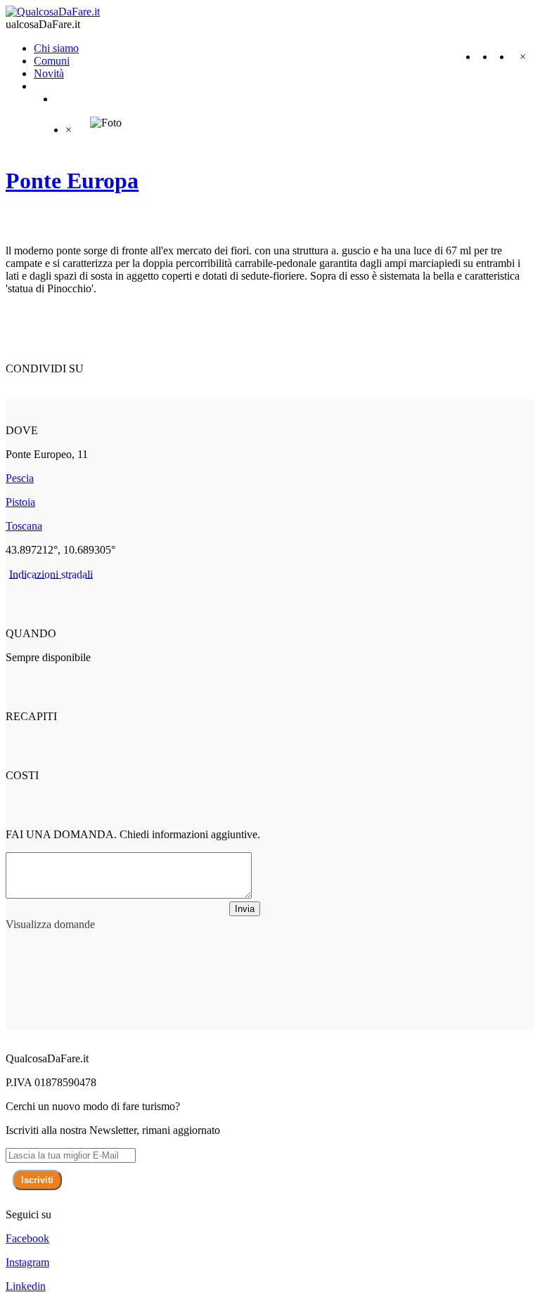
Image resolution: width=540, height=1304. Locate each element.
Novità (49, 73)
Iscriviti (37, 1180)
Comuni (52, 61)
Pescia (20, 478)
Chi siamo (56, 48)
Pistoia (20, 502)
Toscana (24, 526)
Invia (245, 909)
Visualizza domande (50, 924)
